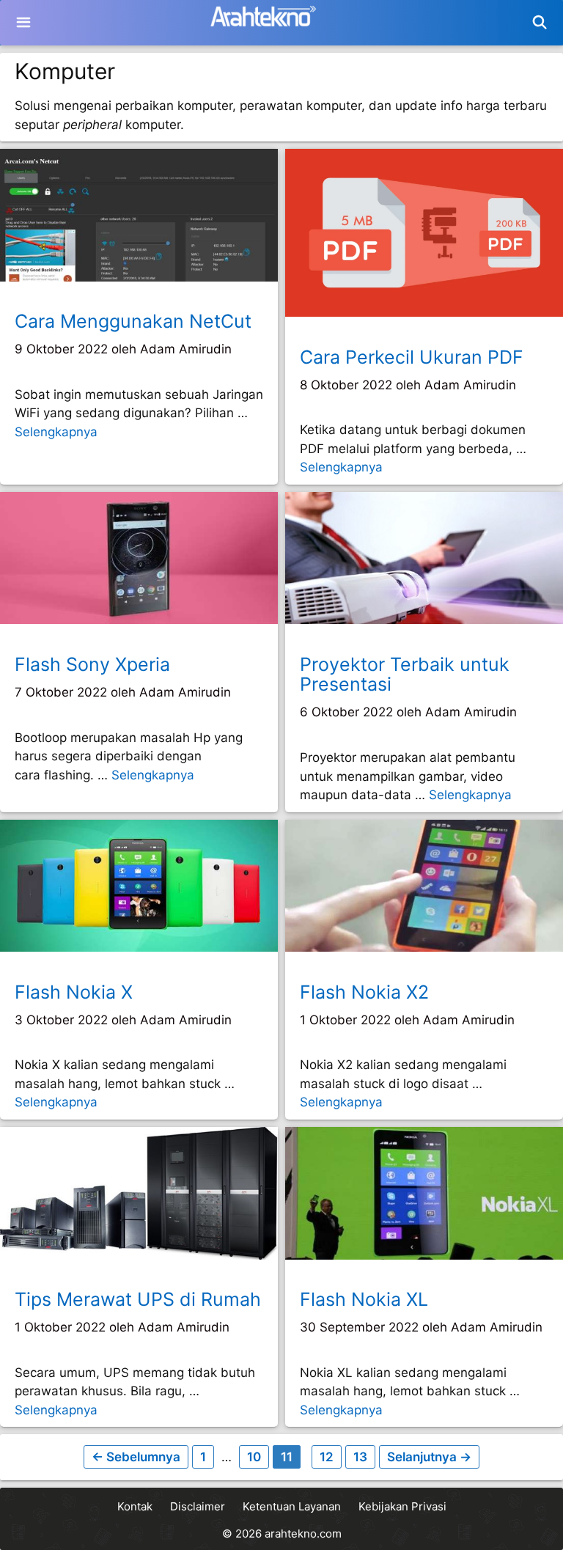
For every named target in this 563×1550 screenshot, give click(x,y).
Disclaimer (197, 1506)
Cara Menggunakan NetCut (133, 321)
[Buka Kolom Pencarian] (540, 22)
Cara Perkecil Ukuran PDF (411, 357)
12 (330, 1456)
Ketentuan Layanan (292, 1506)
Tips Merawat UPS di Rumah (138, 1299)
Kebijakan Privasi (402, 1506)
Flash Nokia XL (364, 1299)
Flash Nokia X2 (364, 992)
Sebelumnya (136, 1457)
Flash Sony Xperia (92, 664)
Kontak (134, 1506)
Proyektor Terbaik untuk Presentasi (404, 674)
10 (257, 1456)
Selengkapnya (56, 432)
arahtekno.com (303, 1533)
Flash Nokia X (74, 992)
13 (364, 1456)
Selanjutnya (429, 1457)
